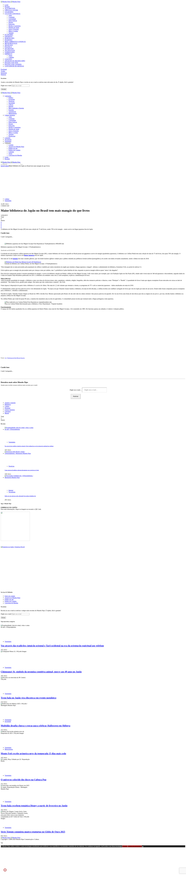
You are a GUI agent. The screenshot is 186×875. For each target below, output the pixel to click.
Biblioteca (8, 404)
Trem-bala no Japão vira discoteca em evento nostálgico (28, 698)
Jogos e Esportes (14, 29)
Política (11, 98)
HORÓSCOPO (9, 38)
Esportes (11, 110)
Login (6, 5)
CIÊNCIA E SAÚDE (11, 10)
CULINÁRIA (9, 12)
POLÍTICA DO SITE (11, 62)
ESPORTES (8, 36)
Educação (12, 24)
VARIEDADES (10, 52)
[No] (142, 846)
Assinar (4, 89)
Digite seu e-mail (6, 85)
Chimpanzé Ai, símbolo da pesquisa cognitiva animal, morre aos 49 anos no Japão (41, 671)
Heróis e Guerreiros (15, 26)
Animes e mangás (10, 403)
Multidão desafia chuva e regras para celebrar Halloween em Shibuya (35, 725)
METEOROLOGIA (11, 43)
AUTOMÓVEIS (10, 8)
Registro (7, 6)
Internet (11, 106)
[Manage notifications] (5, 870)
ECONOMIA (9, 34)
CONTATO (8, 59)
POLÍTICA (8, 47)
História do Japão (14, 27)
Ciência (11, 105)
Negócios (11, 101)
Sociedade (12, 103)
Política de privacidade (134, 846)
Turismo (11, 33)
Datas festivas (13, 20)
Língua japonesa (10, 410)
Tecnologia (12, 492)
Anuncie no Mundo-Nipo (16, 146)
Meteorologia (13, 113)
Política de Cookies (14, 150)
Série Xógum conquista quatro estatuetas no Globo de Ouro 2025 (33, 831)
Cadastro (11, 57)
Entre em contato (10, 596)
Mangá (7, 413)
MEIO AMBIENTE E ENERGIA (15, 41)
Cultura (6, 166)
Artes (10, 15)
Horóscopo (12, 136)
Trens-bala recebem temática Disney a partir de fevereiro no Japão (34, 805)
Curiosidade (12, 19)
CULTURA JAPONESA (12, 13)
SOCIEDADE (9, 48)
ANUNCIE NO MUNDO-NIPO (15, 61)
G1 (5, 358)
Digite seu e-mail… (76, 390)
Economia (12, 99)
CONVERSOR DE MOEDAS (14, 66)
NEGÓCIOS (9, 45)
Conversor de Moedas (15, 155)
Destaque (7, 408)
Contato (11, 145)
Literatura (8, 411)
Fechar (125, 846)
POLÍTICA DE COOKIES (13, 64)
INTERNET (8, 40)
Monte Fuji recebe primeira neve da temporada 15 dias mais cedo (33, 753)
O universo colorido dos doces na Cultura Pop (23, 779)
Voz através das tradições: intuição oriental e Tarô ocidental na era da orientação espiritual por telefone (29, 446)
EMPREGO (8, 54)
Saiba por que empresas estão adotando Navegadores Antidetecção (20, 496)
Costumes (12, 17)
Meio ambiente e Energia (16, 108)
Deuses (11, 22)
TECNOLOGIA (10, 50)
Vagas (10, 55)
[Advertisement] (93, 181)
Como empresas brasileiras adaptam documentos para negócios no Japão (22, 470)
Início (2, 166)
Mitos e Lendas (13, 31)
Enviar (3, 617)
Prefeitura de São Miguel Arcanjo (16, 358)
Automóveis (12, 111)
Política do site (13, 148)
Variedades (8, 200)
